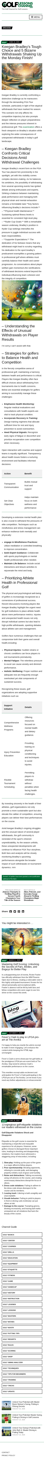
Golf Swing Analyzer (13, 1362)
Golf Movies (8, 1322)
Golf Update (9, 1391)
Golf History (9, 1293)
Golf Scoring (9, 1351)
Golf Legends (9, 1304)
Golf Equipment (10, 1264)
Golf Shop (8, 1357)
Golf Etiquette (10, 1270)
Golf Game (8, 1281)
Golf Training (9, 1380)
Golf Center (9, 1240)
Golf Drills (8, 1252)
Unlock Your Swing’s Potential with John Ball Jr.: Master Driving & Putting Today (26, 1430)
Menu (36, 17)
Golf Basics (8, 1235)
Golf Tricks (8, 1386)
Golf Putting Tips (11, 1333)
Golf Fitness (9, 1275)
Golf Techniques (11, 1368)
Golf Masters (9, 1316)
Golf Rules (8, 1345)
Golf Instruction (11, 1299)
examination (28, 127)
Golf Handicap (10, 1287)
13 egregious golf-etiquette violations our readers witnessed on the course (22, 1126)
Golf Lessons (9, 1310)
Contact (6, 1452)
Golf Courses (9, 1246)
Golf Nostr (8, 1328)
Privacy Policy (8, 1455)
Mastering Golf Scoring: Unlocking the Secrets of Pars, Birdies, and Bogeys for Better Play (20, 967)
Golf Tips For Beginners (14, 1374)
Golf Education (10, 1258)
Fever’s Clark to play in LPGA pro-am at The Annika (20, 1038)
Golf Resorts (9, 1339)
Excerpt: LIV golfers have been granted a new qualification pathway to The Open (21, 878)
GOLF (4, 42)
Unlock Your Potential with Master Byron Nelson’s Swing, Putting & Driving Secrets (25, 1404)
